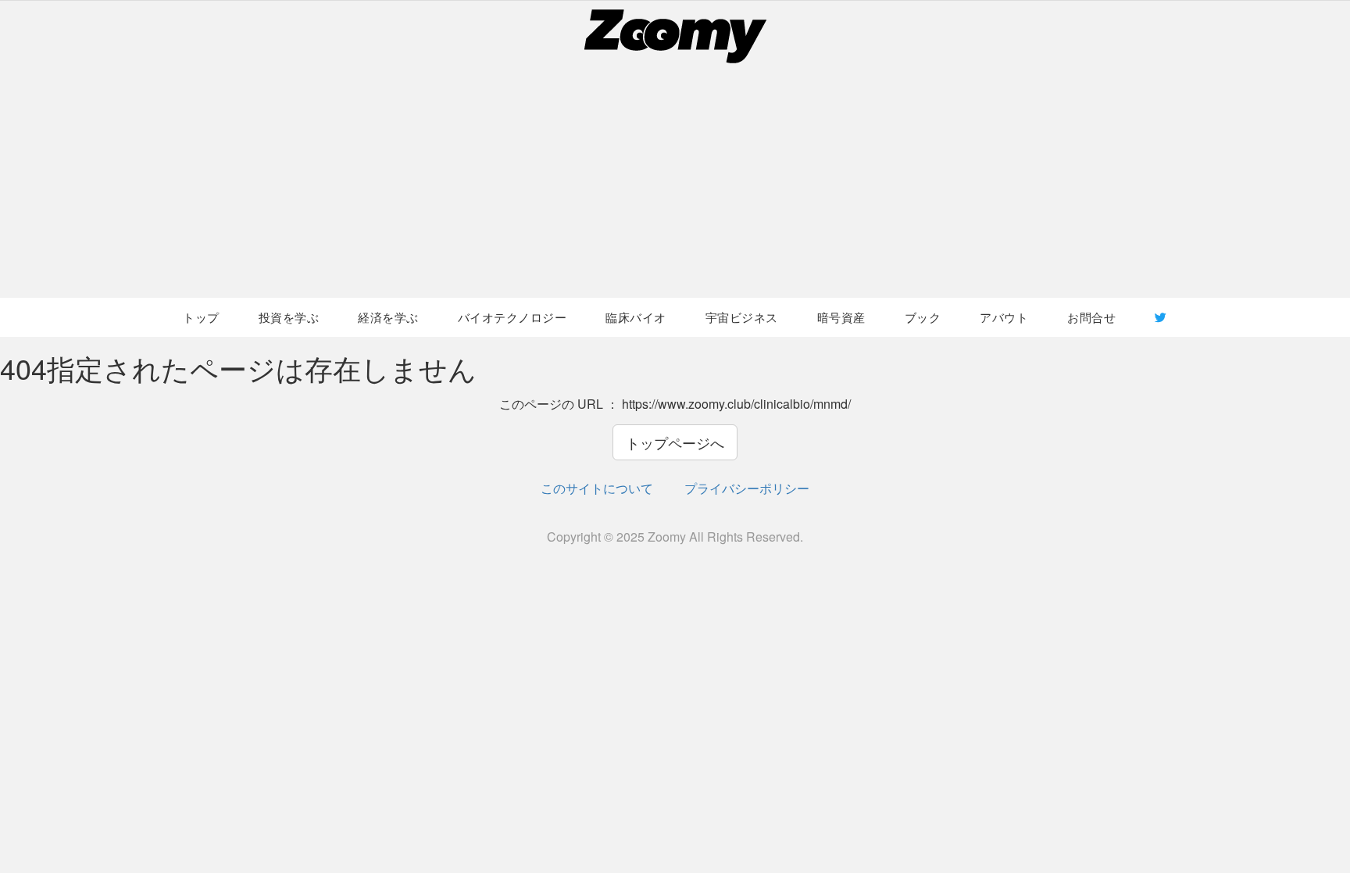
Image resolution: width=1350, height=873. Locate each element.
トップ (201, 317)
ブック (923, 317)
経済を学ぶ (388, 317)
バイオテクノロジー (512, 317)
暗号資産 (841, 317)
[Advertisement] (675, 180)
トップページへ (675, 442)
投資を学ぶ (289, 317)
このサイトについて (597, 488)
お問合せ (1091, 317)
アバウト (1004, 317)
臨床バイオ (635, 317)
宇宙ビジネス (741, 317)
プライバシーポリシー (746, 488)
